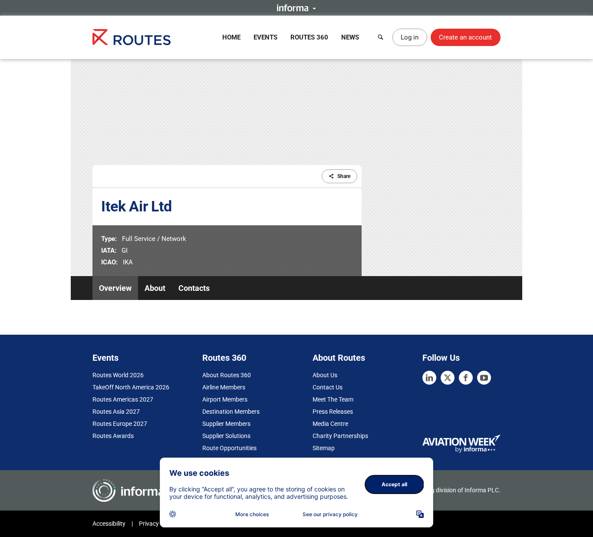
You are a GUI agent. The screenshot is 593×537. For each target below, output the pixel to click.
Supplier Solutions (226, 435)
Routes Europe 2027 (119, 423)
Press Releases (333, 411)
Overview (115, 288)
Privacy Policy (157, 523)
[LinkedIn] (429, 378)
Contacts (194, 288)
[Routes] (131, 37)
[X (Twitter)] (448, 378)
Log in (409, 37)
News (350, 37)
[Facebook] (466, 378)
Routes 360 (309, 37)
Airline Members (223, 387)
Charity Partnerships (340, 435)
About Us (325, 375)
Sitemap (324, 448)
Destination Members (231, 411)
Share (343, 176)
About (155, 288)
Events (265, 37)
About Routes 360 (226, 375)
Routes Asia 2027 (116, 411)
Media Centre (330, 423)
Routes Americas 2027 (122, 399)
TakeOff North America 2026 (130, 387)
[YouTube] (484, 378)
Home (231, 37)
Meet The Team (333, 399)
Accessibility (108, 523)
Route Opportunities (229, 448)
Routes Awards (113, 435)
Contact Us (328, 387)
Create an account (465, 37)
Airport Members (224, 399)
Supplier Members (226, 423)
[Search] (380, 37)
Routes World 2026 (118, 375)
